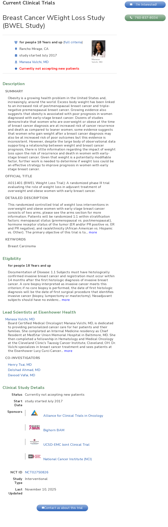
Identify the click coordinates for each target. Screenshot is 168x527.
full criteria (73, 42)
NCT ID (16, 472)
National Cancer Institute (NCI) (67, 459)
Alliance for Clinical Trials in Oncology (73, 415)
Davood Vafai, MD (21, 375)
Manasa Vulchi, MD (34, 62)
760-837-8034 (146, 18)
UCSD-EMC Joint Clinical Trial (66, 444)
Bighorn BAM (53, 430)
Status (17, 395)
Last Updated (15, 491)
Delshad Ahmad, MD (24, 370)
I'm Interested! (146, 4)
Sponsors (14, 412)
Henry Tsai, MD (20, 364)
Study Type (17, 481)
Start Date (18, 403)
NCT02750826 (36, 472)
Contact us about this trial (63, 508)
